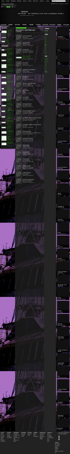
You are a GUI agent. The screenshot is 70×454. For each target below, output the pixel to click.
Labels (15, 441)
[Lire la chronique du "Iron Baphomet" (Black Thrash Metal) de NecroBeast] (4, 94)
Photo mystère (42, 436)
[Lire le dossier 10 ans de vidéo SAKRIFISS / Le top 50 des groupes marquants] (4, 138)
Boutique (56, 447)
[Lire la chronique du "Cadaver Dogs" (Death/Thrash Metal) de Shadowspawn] (4, 99)
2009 (45, 52)
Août (45, 63)
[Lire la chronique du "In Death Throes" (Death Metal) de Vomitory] (3, 122)
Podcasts (2, 437)
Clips (14, 438)
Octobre (46, 60)
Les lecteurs (49, 435)
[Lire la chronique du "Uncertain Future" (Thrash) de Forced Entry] (4, 54)
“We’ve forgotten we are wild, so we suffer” (27, 15)
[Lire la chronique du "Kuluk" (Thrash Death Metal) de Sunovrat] (4, 127)
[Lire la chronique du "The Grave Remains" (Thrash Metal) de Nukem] (3, 111)
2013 (45, 47)
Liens (48, 438)
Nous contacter (57, 443)
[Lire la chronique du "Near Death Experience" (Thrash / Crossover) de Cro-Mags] (4, 60)
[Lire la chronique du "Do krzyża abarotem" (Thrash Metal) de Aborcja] (3, 116)
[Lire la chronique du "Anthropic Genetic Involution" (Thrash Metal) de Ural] (3, 88)
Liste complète (9, 437)
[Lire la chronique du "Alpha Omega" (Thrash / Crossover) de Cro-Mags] (4, 105)
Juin (45, 65)
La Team (48, 433)
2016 (45, 43)
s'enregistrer (66, 3)
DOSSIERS (35, 432)
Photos (29, 435)
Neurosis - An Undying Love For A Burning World (41, 13)
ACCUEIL (2, 432)
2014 (45, 46)
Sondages (41, 435)
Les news (2, 435)
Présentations (35, 436)
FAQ (55, 452)
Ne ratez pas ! (3, 441)
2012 (45, 48)
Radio (2, 438)
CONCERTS (30, 432)
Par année (46, 31)
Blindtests (41, 437)
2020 (45, 38)
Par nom (8, 433)
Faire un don (57, 446)
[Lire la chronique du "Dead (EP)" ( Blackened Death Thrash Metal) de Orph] (3, 49)
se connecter (61, 3)
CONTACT (57, 442)
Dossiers (35, 433)
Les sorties (2, 436)
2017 (45, 42)
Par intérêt (9, 436)
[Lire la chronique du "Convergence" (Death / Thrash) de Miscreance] (4, 132)
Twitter (56, 449)
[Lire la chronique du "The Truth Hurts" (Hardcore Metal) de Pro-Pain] (3, 71)
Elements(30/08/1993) (8, 41)
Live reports (30, 433)
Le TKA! (22, 436)
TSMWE (41, 438)
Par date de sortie (16, 435)
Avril (45, 68)
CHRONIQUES (16, 432)
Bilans (34, 435)
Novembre (46, 59)
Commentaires (42, 433)
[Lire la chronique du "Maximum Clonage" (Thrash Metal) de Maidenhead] (4, 31)
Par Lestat (9, 127)
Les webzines (49, 436)
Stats (48, 441)
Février (46, 70)
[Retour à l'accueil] (9, 4)
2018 (45, 41)
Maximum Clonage (9, 31)
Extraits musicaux (17, 437)
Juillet (46, 64)
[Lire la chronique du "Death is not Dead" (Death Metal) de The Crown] (18, 57)
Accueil (2, 433)
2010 (45, 51)
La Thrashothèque (50, 437)
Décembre (46, 58)
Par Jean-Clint (9, 49)
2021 (45, 37)
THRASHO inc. (49, 432)
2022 (45, 36)
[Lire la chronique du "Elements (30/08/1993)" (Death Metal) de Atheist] (3, 41)
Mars (45, 69)
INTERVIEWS (23, 432)
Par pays (8, 435)
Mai (45, 66)
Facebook (56, 448)
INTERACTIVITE (42, 432)
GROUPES (9, 432)
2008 (45, 53)
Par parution (16, 433)
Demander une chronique (59, 451)
